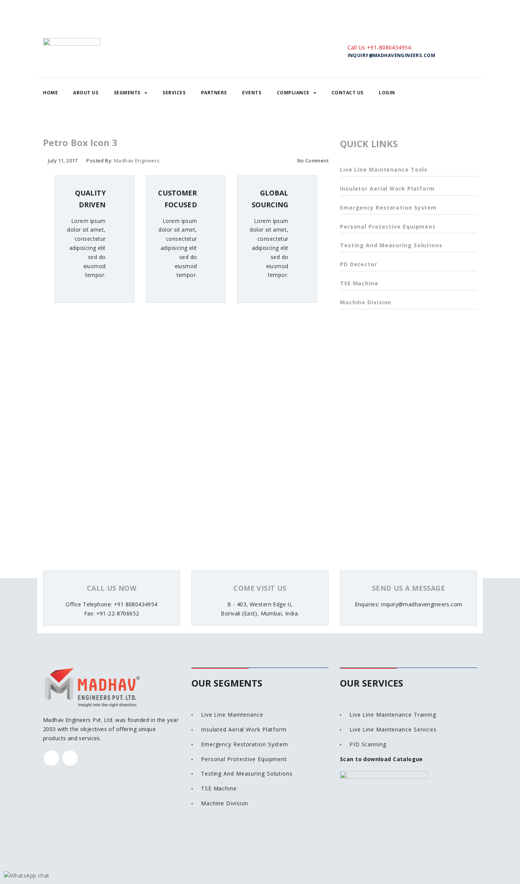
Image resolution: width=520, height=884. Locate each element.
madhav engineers (137, 160)
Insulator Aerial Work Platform (387, 188)
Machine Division (365, 302)
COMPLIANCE (293, 92)
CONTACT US (348, 92)
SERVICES (174, 92)
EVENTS (251, 92)
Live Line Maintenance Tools (383, 169)
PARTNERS (214, 92)
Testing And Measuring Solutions (391, 245)
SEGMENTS (127, 92)
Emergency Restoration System (388, 207)
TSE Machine (359, 283)
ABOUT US (85, 92)
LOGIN (387, 92)
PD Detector (358, 264)
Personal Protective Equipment (387, 226)
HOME (50, 92)
